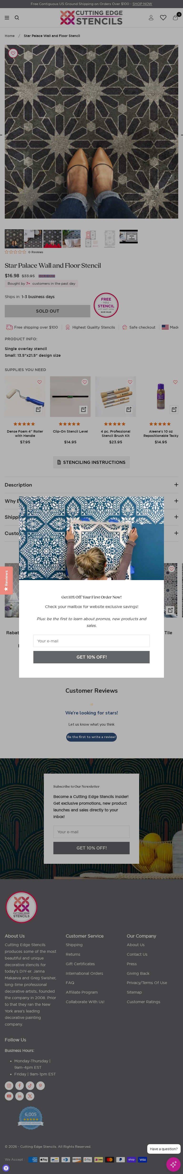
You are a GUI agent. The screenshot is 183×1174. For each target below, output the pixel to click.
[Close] (156, 504)
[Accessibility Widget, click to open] (6, 1168)
